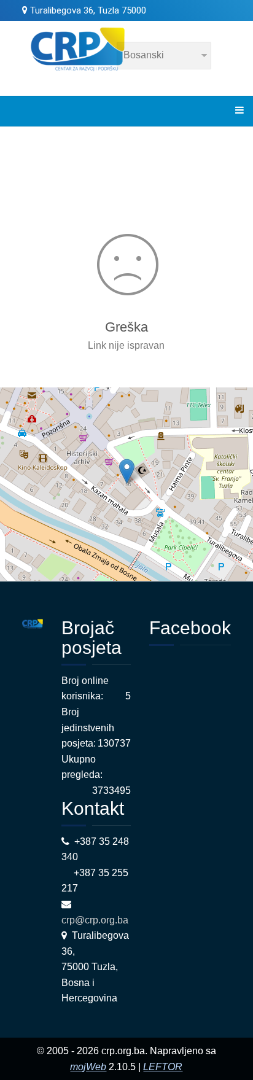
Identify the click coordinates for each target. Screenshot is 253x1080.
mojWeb (88, 1067)
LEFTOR (162, 1067)
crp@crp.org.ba (96, 920)
